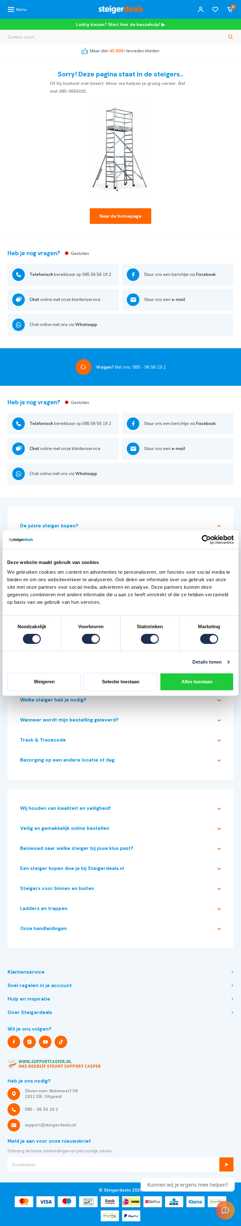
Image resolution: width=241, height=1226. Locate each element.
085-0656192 (72, 91)
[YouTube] (45, 1042)
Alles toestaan (196, 681)
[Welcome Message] (225, 1210)
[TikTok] (61, 1042)
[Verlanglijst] (215, 9)
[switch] (91, 639)
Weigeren (44, 681)
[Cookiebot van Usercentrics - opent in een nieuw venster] (206, 539)
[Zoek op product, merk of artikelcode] (230, 37)
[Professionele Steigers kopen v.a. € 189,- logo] (120, 9)
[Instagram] (29, 1042)
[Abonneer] (226, 1164)
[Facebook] (14, 1042)
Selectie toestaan (120, 681)
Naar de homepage (120, 216)
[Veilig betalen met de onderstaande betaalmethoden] (24, 1201)
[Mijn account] (200, 9)
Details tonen (207, 662)
